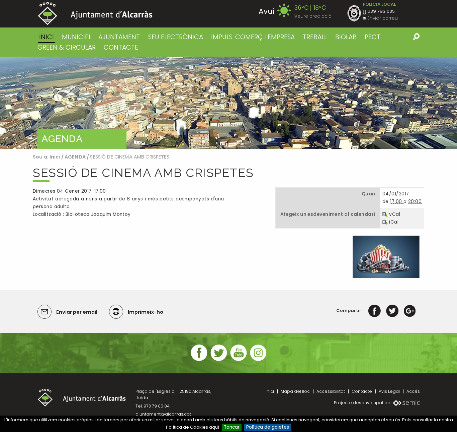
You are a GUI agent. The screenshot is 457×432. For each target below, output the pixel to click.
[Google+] (410, 310)
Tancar (232, 427)
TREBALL (315, 37)
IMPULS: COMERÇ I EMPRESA (253, 37)
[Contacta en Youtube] (238, 360)
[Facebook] (374, 310)
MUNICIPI (76, 37)
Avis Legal (389, 391)
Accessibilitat (330, 391)
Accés (413, 391)
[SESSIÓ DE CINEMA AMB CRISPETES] (386, 256)
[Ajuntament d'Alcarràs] (95, 13)
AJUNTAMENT (119, 37)
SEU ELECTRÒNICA (175, 37)
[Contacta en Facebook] (199, 360)
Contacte (362, 391)
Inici (46, 37)
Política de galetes (267, 427)
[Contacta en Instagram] (258, 360)
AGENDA (75, 156)
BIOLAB (346, 37)
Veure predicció (313, 16)
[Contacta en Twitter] (218, 360)
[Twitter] (392, 310)
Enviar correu (382, 18)
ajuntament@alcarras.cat (163, 414)
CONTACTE (121, 47)
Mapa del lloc (295, 391)
